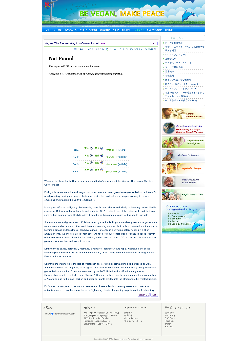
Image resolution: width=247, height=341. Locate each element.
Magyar (105, 315)
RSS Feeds (170, 318)
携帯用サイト (171, 312)
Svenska (99, 321)
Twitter (168, 324)
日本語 (109, 324)
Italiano (114, 315)
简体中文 (114, 312)
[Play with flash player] (87, 149)
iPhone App (170, 315)
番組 (60, 30)
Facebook (169, 321)
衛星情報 (126, 30)
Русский (100, 324)
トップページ (49, 30)
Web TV (83, 30)
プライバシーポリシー (134, 321)
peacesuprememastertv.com (60, 313)
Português (88, 321)
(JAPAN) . (193, 100)
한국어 (87, 318)
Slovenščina (89, 324)
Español (105, 318)
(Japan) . (194, 84)
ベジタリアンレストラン (177, 88)
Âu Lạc (95, 312)
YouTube (169, 327)
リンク (116, 30)
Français (88, 315)
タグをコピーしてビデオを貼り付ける (127, 49)
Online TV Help (131, 318)
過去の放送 (105, 30)
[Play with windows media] (98, 149)
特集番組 (93, 30)
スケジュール (71, 30)
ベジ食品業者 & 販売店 (176, 100)
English (87, 312)
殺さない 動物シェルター (177, 84)
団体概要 (169, 30)
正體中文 (104, 312)
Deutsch (97, 315)
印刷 (153, 49)
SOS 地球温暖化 (154, 30)
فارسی (107, 321)
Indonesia (95, 318)
